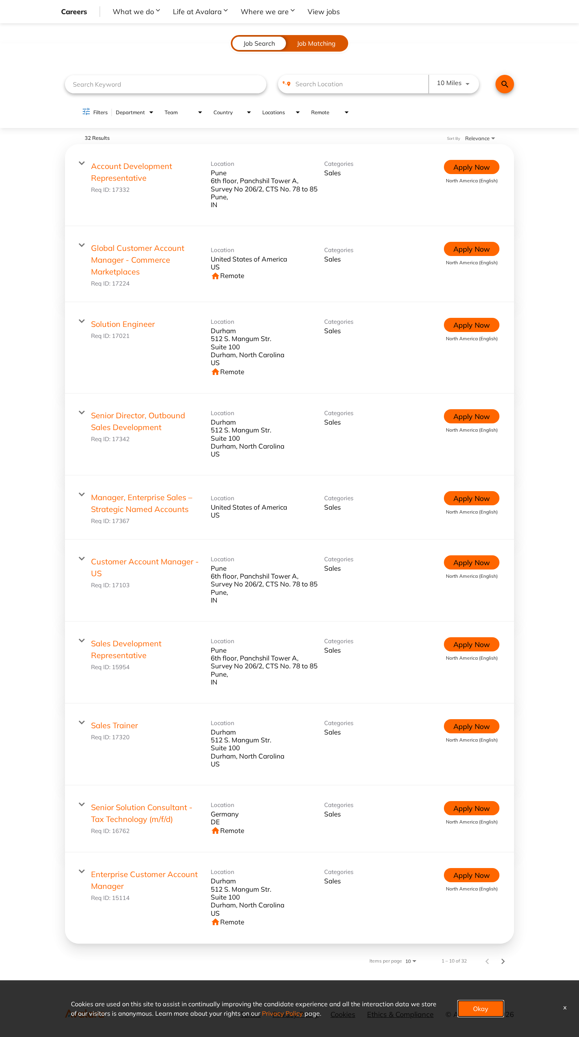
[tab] (259, 43)
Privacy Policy (282, 1013)
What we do (133, 11)
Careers (74, 11)
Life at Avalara (197, 11)
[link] (289, 185)
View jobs (324, 11)
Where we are (265, 11)
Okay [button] (480, 1008)
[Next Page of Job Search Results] (503, 960)
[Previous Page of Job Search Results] (487, 960)
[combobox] (165, 84)
